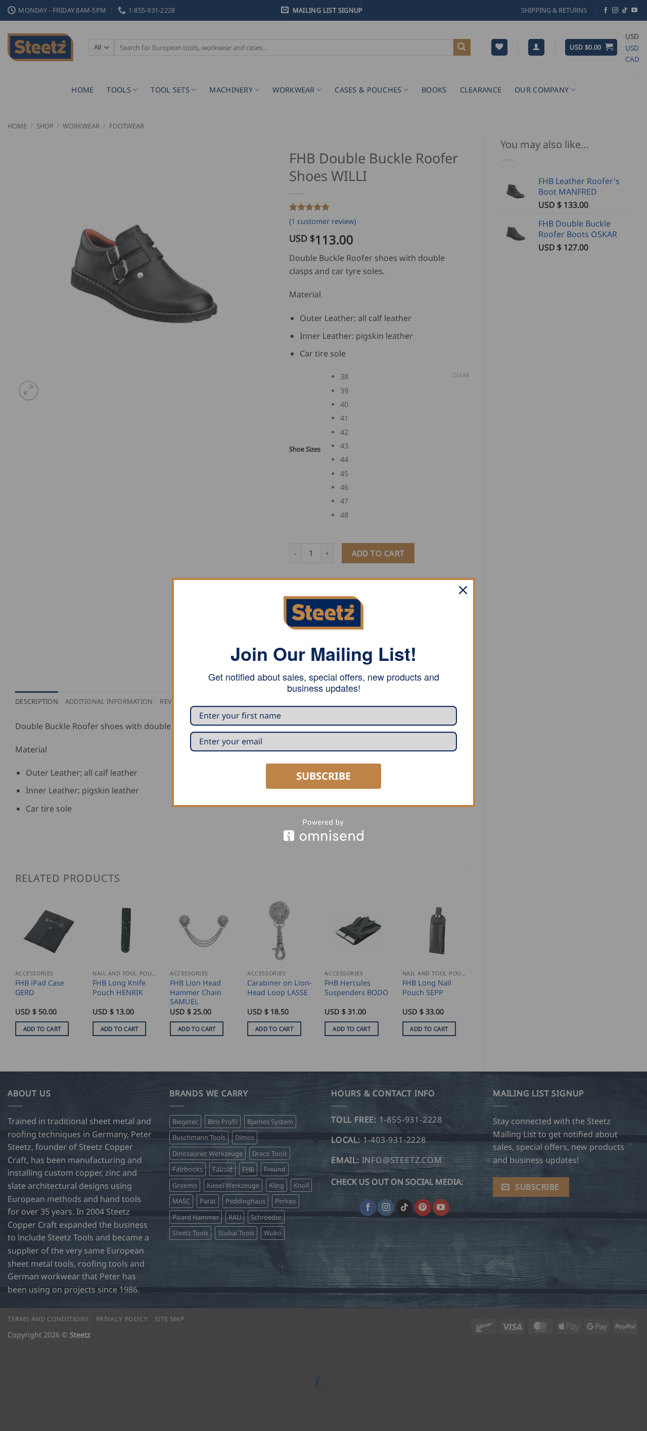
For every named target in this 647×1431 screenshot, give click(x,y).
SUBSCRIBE (323, 776)
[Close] (463, 590)
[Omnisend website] (323, 830)
